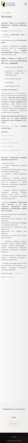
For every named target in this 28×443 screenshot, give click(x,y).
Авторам (14, 437)
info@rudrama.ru (9, 277)
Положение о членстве (7, 135)
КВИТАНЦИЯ (5, 126)
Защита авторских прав (14, 441)
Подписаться (14, 423)
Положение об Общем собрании (9, 142)
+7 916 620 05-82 (17, 273)
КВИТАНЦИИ (5, 36)
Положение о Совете (6, 139)
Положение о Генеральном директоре (11, 150)
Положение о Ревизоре (7, 146)
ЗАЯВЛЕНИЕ (12, 31)
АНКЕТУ (19, 31)
